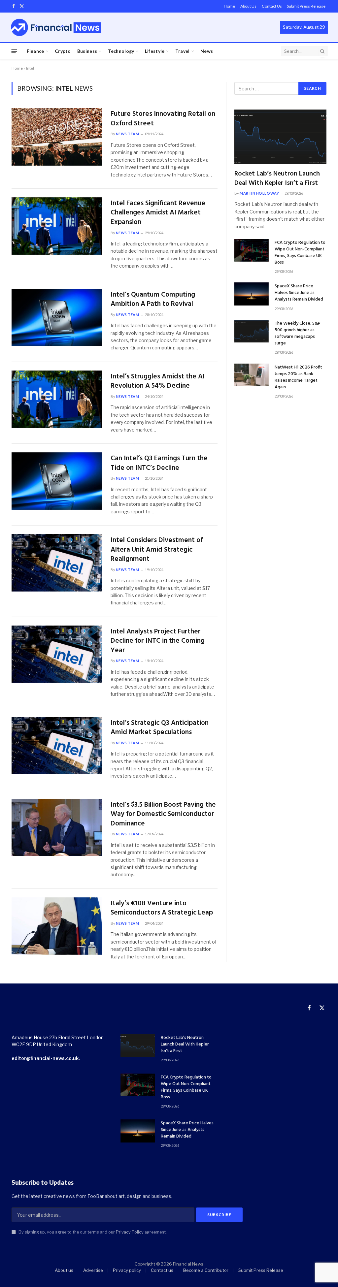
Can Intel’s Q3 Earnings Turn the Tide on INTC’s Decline (159, 463)
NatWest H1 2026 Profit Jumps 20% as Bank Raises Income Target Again (298, 377)
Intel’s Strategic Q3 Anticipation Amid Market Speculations (160, 728)
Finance (35, 51)
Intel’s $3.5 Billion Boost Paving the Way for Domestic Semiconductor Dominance (163, 814)
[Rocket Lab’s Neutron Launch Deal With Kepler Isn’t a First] (280, 137)
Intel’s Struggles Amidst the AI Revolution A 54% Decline (158, 381)
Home (229, 6)
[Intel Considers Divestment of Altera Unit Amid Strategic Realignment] (57, 563)
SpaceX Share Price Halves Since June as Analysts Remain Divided (299, 293)
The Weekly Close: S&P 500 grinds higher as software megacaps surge (298, 333)
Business (87, 51)
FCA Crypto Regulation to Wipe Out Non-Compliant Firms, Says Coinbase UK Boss (300, 253)
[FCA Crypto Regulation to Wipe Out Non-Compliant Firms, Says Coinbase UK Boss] (251, 250)
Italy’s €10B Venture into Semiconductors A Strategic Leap (162, 908)
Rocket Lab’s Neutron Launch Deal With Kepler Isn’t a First (277, 178)
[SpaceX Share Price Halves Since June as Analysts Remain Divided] (251, 293)
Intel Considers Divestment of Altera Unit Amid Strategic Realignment (157, 550)
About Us (248, 6)
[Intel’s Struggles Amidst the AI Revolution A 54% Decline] (57, 399)
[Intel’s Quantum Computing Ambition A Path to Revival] (57, 317)
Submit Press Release (306, 6)
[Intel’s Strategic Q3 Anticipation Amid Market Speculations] (57, 745)
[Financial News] (56, 27)
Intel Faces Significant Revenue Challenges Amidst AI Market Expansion (158, 213)
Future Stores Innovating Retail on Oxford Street (163, 119)
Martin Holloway (259, 193)
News (206, 51)
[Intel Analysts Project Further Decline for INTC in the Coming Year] (57, 654)
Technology (121, 51)
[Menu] (14, 51)
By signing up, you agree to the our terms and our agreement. (92, 1232)
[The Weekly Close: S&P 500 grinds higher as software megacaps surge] (251, 331)
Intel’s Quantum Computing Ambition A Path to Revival (153, 299)
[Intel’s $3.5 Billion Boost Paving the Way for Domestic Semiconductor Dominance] (57, 827)
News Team (127, 134)
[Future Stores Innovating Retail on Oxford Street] (57, 136)
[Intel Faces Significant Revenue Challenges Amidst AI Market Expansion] (57, 226)
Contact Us (272, 6)
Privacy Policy (130, 1232)
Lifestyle (155, 51)
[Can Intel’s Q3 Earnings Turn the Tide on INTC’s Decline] (57, 481)
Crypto (63, 51)
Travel (182, 51)
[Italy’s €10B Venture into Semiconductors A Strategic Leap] (57, 926)
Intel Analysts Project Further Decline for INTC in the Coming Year (158, 641)
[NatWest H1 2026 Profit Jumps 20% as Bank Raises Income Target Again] (251, 375)
